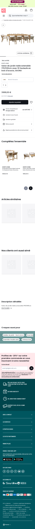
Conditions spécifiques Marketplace (22, 503)
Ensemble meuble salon (11, 339)
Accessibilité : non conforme (19, 517)
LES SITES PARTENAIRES (9, 436)
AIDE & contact (7, 414)
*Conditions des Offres (8, 515)
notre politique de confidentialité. (10, 376)
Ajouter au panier (15, 102)
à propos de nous (8, 429)
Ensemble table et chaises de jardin (13, 20)
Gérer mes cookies (20, 513)
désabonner (24, 374)
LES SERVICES (6, 422)
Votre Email (5, 364)
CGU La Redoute (22, 509)
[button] (31, 10)
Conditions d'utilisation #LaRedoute (17, 511)
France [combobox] (7, 524)
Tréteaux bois (26, 339)
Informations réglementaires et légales (12, 507)
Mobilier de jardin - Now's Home (13, 335)
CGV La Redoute (7, 503)
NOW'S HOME (5, 63)
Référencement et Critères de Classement (15, 505)
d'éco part (10, 96)
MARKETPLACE (7, 443)
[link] (17, 110)
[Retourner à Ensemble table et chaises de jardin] (3, 25)
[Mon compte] (26, 10)
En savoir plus (10, 455)
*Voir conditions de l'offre (8, 372)
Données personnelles (8, 513)
